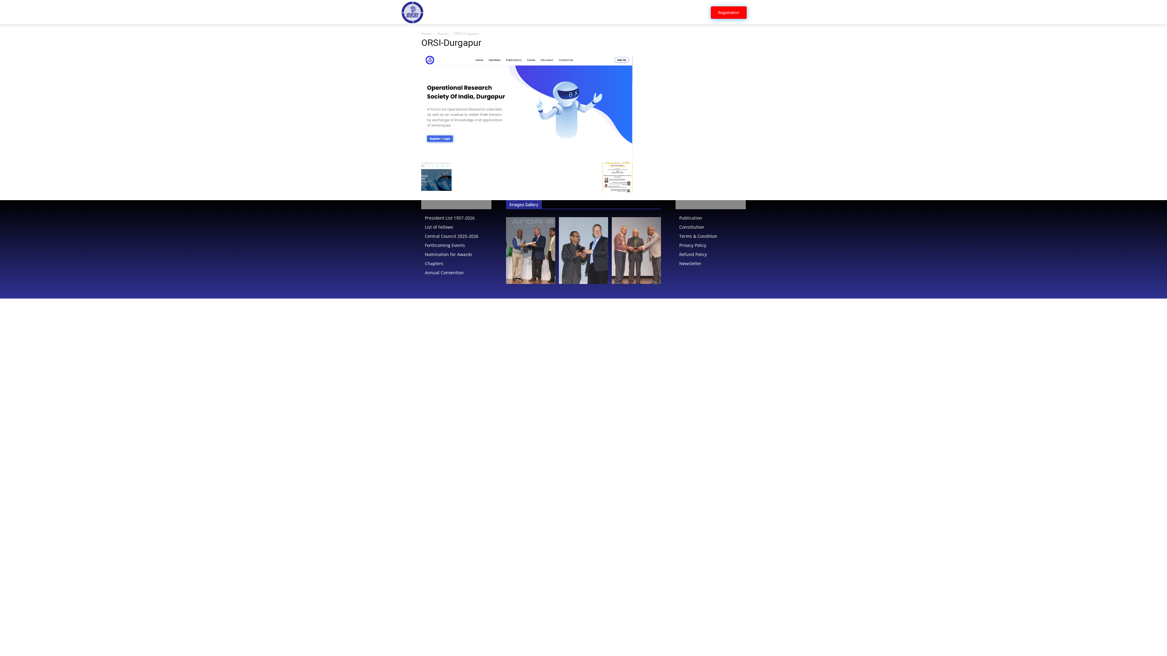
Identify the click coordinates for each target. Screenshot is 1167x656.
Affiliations (551, 12)
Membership (653, 12)
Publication (615, 12)
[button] (758, 12)
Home (494, 12)
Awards (583, 12)
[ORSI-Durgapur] (527, 155)
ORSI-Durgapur (451, 42)
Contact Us (688, 12)
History (518, 12)
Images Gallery (524, 204)
